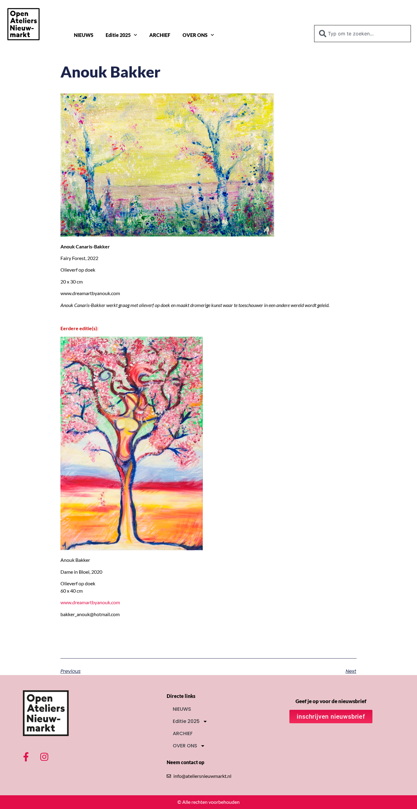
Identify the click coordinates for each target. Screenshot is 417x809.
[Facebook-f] (26, 757)
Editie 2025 (118, 35)
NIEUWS (83, 35)
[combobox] (362, 33)
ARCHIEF (159, 35)
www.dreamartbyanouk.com (90, 602)
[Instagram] (44, 757)
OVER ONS (195, 35)
